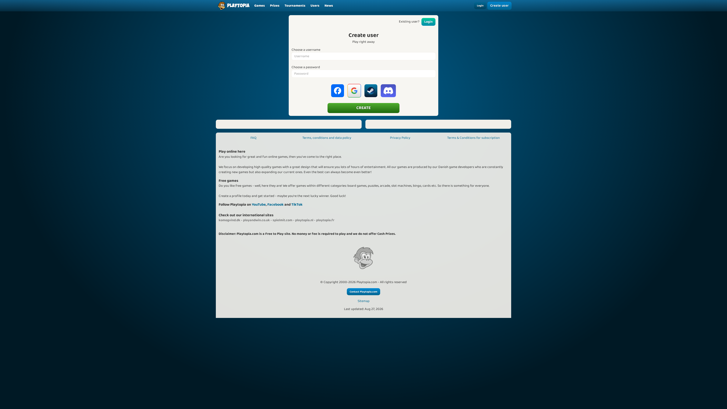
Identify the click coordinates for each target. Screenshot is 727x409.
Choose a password (306, 67)
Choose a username (306, 49)
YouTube (259, 205)
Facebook (275, 205)
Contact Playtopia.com (363, 292)
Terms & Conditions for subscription (473, 137)
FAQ (253, 137)
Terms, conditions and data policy (326, 137)
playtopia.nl (304, 220)
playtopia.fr (325, 220)
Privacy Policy (400, 137)
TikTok (297, 205)
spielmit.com (282, 220)
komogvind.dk (229, 220)
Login (480, 5)
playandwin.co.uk (256, 220)
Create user (499, 6)
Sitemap (364, 301)
